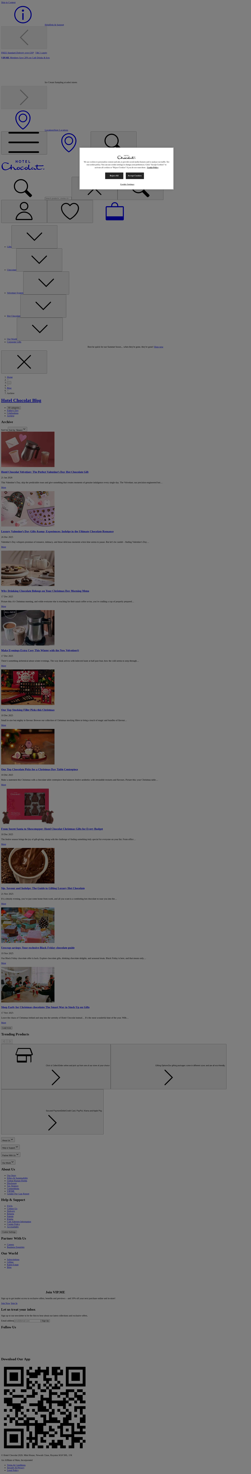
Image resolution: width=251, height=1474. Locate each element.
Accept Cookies (135, 176)
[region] (126, 168)
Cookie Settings (127, 184)
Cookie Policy (152, 167)
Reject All (114, 176)
